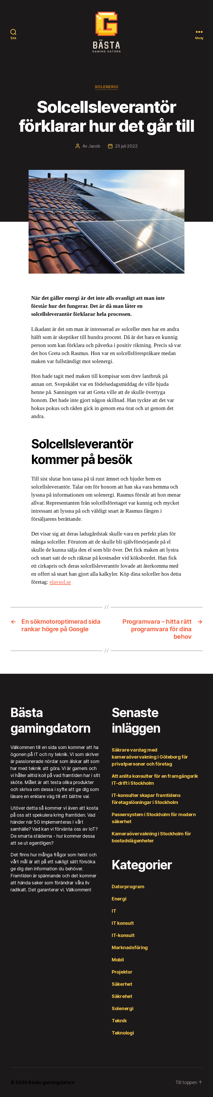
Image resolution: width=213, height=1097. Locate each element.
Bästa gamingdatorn (51, 1082)
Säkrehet (122, 996)
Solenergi (106, 87)
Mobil (118, 959)
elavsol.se (60, 582)
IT (114, 911)
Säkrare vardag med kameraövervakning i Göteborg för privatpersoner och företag (150, 757)
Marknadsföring (130, 947)
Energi (119, 898)
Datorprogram (128, 886)
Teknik (119, 1020)
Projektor (122, 972)
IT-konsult (123, 935)
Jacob (94, 146)
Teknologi (123, 1033)
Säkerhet (122, 984)
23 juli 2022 (126, 146)
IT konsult (123, 923)
